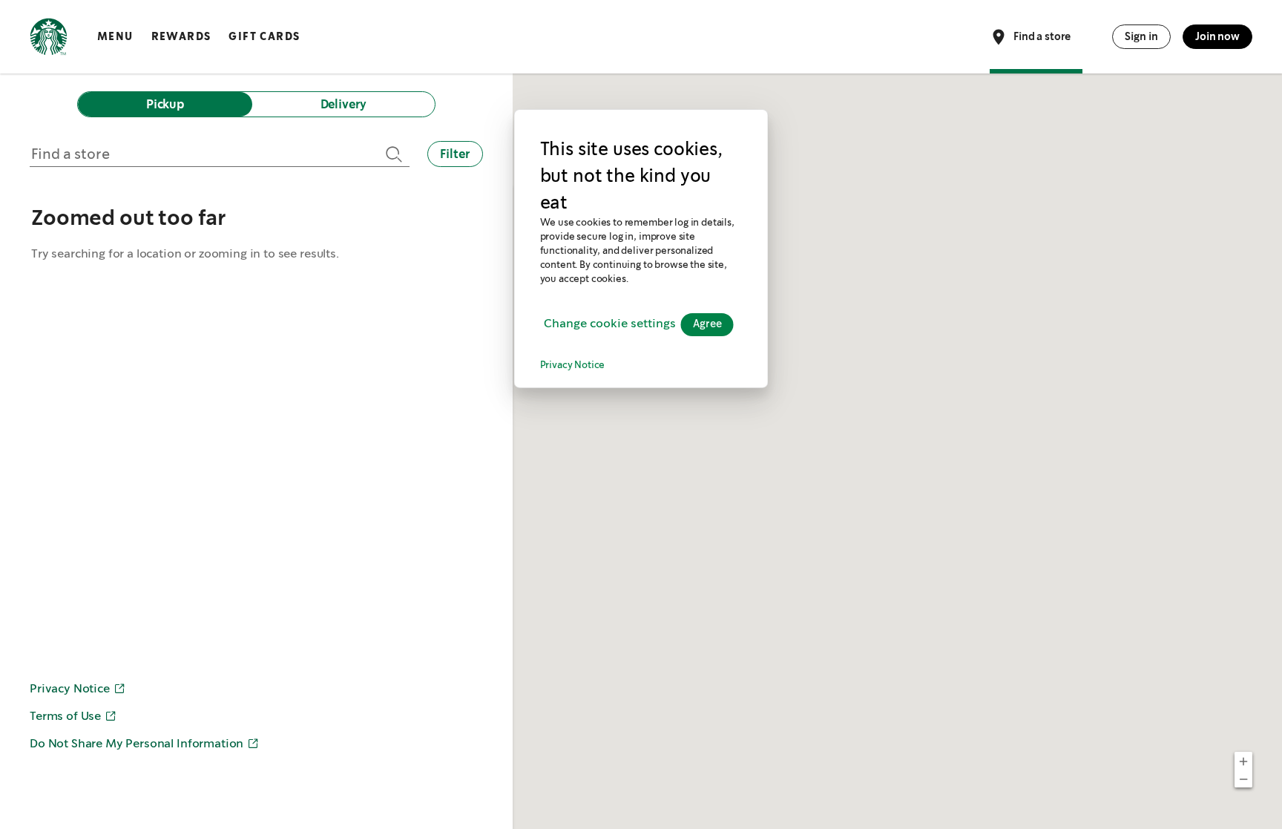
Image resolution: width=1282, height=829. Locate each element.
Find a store (1042, 35)
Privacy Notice (572, 365)
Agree (707, 324)
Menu (115, 36)
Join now (1217, 36)
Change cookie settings (610, 324)
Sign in (1141, 36)
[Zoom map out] (1243, 778)
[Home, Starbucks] (49, 39)
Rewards (181, 36)
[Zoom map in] (1243, 761)
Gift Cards (264, 36)
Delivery (343, 104)
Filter (455, 154)
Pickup (165, 104)
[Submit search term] (392, 154)
